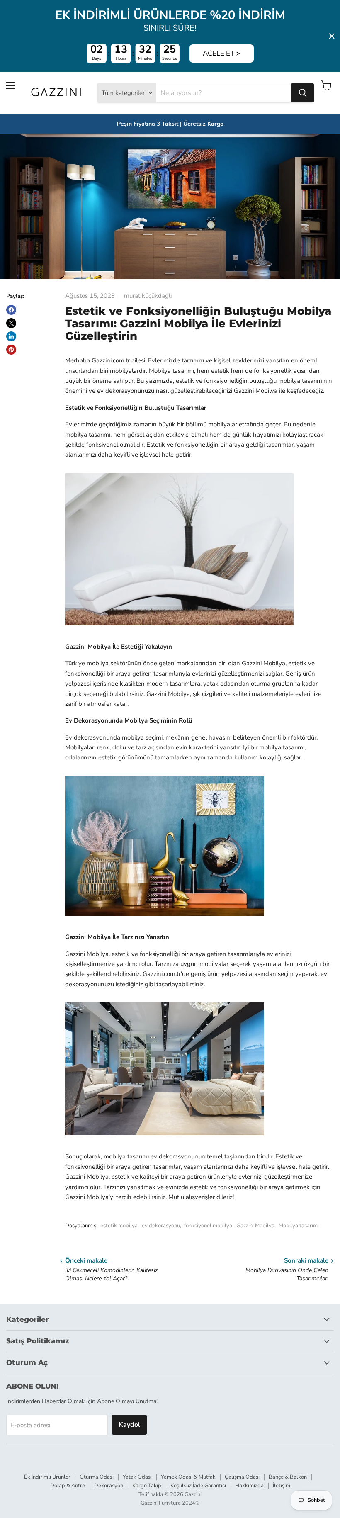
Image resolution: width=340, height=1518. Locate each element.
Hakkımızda (249, 1485)
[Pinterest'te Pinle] (11, 350)
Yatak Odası (137, 1477)
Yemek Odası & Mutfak (188, 1477)
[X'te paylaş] (11, 323)
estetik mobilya (119, 1225)
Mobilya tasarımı (299, 1225)
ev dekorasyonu (161, 1225)
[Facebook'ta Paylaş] (11, 310)
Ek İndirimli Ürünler (47, 1477)
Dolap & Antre (67, 1485)
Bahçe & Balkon (288, 1477)
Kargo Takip (146, 1485)
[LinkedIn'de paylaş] (11, 336)
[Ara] (302, 92)
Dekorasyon (108, 1485)
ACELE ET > (221, 53)
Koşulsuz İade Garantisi (198, 1485)
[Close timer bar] (331, 36)
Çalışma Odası (242, 1477)
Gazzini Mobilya (255, 1225)
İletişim (281, 1485)
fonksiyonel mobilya (208, 1225)
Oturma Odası (97, 1477)
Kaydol (129, 1424)
